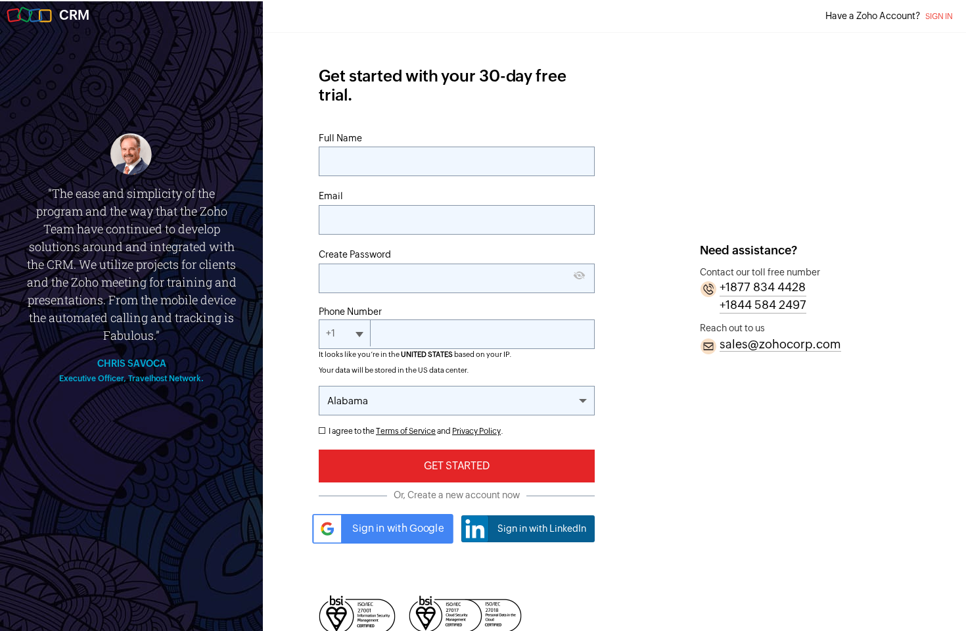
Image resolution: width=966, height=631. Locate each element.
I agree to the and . (416, 431)
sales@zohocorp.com (780, 344)
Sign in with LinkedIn (541, 528)
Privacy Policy (476, 431)
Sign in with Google (398, 528)
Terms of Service (406, 431)
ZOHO (30, 15)
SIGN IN (939, 16)
